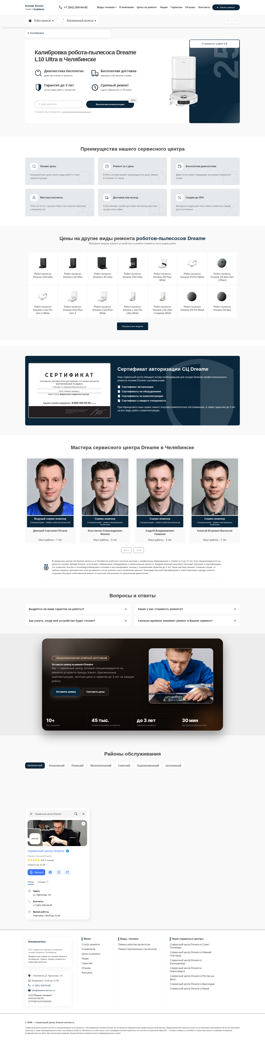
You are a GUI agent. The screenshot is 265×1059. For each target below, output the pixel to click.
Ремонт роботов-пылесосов (134, 944)
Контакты (204, 7)
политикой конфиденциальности (76, 112)
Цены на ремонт (147, 7)
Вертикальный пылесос (80, 20)
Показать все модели (132, 326)
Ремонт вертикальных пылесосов (137, 949)
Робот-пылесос (42, 20)
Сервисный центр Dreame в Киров (189, 988)
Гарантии (176, 7)
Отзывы (190, 7)
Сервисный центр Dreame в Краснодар (192, 984)
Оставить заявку (66, 691)
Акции (164, 7)
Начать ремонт (227, 7)
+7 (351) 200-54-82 (76, 7)
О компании (126, 7)
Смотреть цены (95, 691)
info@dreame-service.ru (43, 990)
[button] (126, 550)
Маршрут (39, 872)
